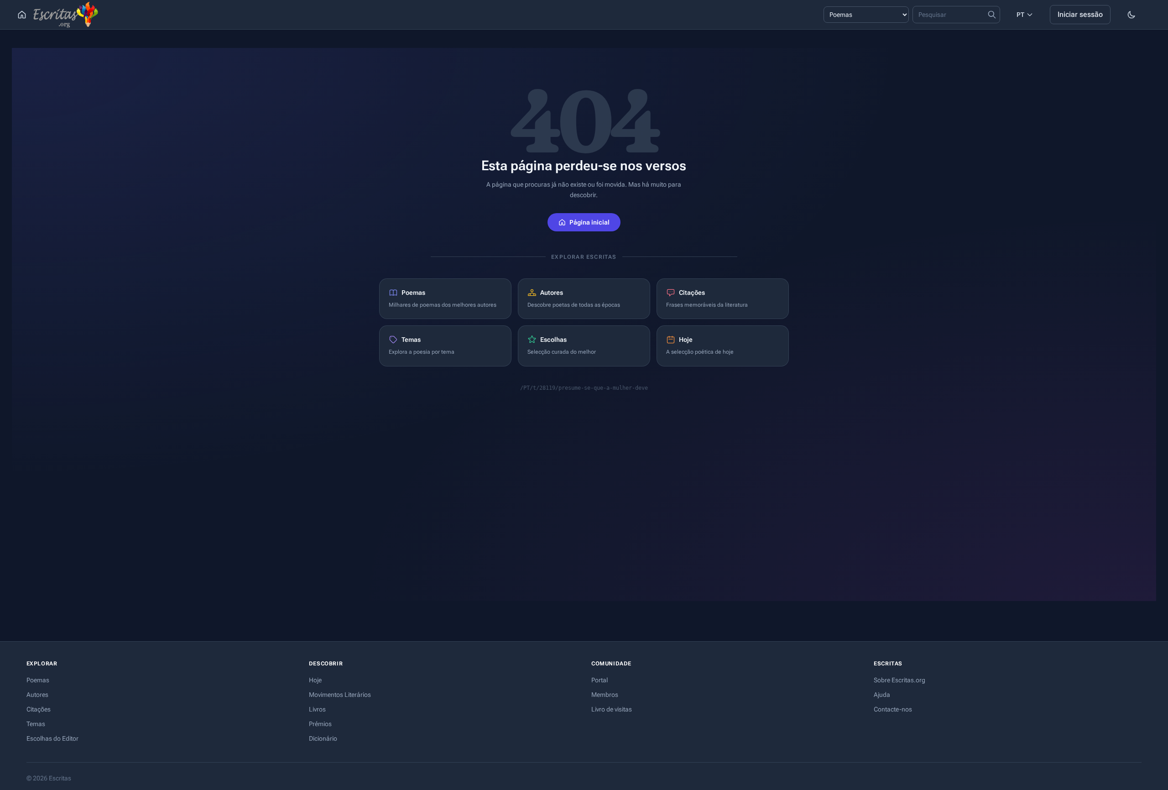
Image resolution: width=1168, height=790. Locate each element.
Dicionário (323, 738)
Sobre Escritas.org (899, 680)
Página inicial (589, 222)
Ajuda (882, 694)
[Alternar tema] (1131, 14)
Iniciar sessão (1080, 14)
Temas (35, 723)
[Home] (22, 14)
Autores (37, 694)
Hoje (315, 680)
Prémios (320, 723)
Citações (38, 709)
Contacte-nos (893, 709)
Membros (604, 694)
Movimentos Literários (340, 694)
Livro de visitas (611, 709)
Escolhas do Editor (52, 738)
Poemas (37, 680)
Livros (317, 709)
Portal (599, 680)
